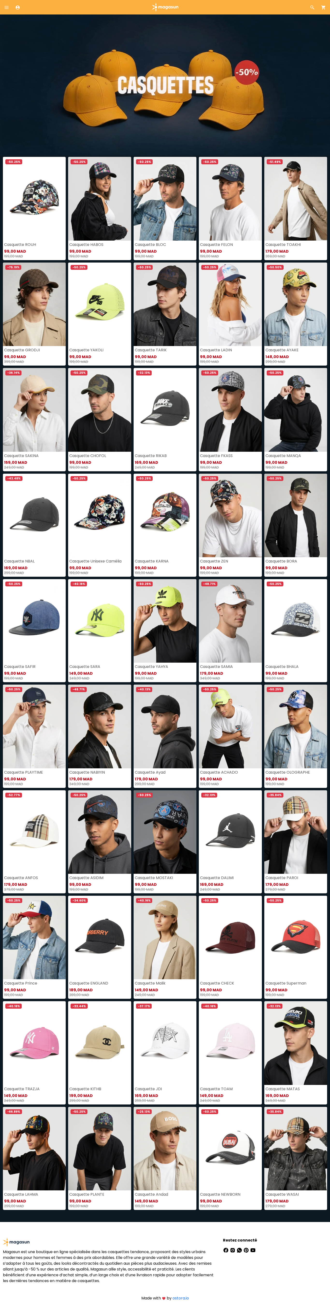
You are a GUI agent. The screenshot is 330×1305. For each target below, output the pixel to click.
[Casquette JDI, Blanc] (165, 1043)
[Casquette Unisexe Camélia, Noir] (99, 515)
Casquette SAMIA (216, 666)
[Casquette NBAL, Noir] (34, 515)
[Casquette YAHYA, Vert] (165, 621)
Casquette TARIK (151, 350)
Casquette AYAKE (282, 350)
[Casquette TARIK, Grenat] (165, 304)
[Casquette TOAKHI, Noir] (295, 198)
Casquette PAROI (281, 878)
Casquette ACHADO (219, 772)
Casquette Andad (151, 1194)
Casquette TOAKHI (283, 244)
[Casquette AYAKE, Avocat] (295, 304)
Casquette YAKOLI (86, 350)
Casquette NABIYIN (87, 772)
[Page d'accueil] (165, 7)
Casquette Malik (150, 983)
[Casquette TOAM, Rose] (230, 1043)
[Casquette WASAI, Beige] (295, 1148)
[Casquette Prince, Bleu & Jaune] (34, 937)
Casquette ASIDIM (86, 878)
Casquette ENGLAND (88, 983)
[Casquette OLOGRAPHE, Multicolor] (295, 726)
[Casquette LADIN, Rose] (230, 304)
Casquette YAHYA (151, 666)
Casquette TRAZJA (22, 1089)
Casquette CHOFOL (87, 455)
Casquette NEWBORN (220, 1194)
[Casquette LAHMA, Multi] (34, 1148)
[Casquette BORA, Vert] (295, 515)
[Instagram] (233, 1250)
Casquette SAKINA (21, 455)
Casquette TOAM (216, 1089)
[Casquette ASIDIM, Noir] (99, 832)
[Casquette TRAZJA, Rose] (34, 1043)
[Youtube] (253, 1250)
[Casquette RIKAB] (165, 409)
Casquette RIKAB (151, 455)
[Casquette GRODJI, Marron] (34, 304)
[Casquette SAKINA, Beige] (34, 409)
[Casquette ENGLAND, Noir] (99, 937)
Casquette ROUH (20, 244)
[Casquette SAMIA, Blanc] (230, 621)
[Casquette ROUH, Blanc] (34, 198)
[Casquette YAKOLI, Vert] (99, 304)
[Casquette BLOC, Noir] (165, 198)
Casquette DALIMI (217, 878)
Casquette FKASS (216, 455)
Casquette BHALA (282, 666)
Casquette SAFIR (20, 666)
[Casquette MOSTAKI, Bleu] (165, 832)
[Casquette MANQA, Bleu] (295, 409)
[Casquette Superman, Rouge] (295, 937)
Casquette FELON (216, 244)
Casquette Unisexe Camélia (95, 561)
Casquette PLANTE (86, 1194)
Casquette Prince (20, 983)
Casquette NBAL (19, 561)
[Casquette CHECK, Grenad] (230, 937)
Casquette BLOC (150, 244)
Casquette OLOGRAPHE (287, 772)
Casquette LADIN (216, 350)
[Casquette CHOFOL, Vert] (99, 409)
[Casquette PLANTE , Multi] (99, 1148)
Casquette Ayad (150, 772)
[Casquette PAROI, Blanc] (295, 832)
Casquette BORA (281, 561)
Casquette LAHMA (21, 1194)
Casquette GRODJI (22, 350)
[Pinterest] (246, 1250)
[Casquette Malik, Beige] (165, 937)
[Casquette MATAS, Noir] (295, 1043)
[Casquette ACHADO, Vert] (230, 726)
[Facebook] (226, 1250)
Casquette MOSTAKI (154, 878)
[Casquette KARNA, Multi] (165, 515)
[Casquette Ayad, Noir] (165, 726)
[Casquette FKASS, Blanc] (230, 409)
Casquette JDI (148, 1089)
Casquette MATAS (282, 1089)
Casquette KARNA (152, 561)
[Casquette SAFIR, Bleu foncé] (34, 621)
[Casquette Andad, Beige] (165, 1148)
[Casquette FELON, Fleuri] (230, 198)
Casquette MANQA (283, 455)
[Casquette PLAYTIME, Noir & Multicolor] (34, 726)
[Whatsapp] (240, 1250)
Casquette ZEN (214, 561)
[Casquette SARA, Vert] (99, 621)
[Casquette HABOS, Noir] (99, 198)
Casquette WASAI (282, 1194)
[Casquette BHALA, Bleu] (295, 621)
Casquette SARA (84, 666)
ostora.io (180, 1298)
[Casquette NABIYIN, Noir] (99, 726)
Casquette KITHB (85, 1089)
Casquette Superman (285, 983)
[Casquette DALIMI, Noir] (230, 832)
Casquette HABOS (86, 244)
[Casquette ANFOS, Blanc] (34, 832)
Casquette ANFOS (21, 878)
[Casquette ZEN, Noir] (230, 515)
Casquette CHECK (217, 983)
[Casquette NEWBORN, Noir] (230, 1148)
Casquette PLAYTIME (23, 772)
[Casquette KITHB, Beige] (99, 1043)
